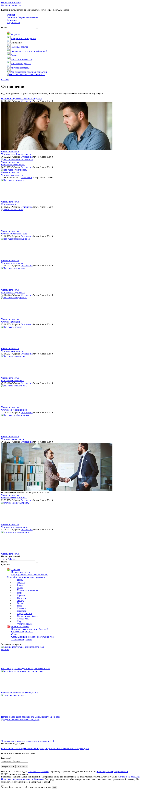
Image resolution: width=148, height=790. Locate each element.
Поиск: (5, 27)
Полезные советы (20, 626)
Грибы (20, 580)
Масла (20, 587)
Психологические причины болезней (29, 629)
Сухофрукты (23, 618)
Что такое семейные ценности (16, 154)
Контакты (39, 779)
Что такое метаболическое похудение (19, 692)
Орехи (20, 603)
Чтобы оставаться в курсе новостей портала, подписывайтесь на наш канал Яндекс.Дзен (45, 748)
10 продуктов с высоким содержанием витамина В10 (27, 741)
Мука (19, 593)
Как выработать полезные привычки (29, 574)
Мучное (21, 595)
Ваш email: (6, 758)
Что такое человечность (12, 380)
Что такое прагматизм (12, 263)
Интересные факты (20, 572)
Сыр (19, 621)
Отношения (27, 101)
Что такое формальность (13, 439)
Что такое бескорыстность (14, 497)
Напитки (21, 598)
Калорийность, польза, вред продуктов (26, 577)
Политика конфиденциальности (17, 779)
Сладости (21, 611)
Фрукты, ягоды (24, 624)
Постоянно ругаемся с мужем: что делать (21, 98)
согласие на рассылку (38, 771)
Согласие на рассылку (129, 776)
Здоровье (15, 569)
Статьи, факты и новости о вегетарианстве (32, 637)
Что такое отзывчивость (13, 164)
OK (54, 787)
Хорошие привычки (11, 5)
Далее (12, 559)
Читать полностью (10, 151)
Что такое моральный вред (14, 233)
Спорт (14, 634)
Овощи (20, 600)
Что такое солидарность (13, 292)
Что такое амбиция (10, 322)
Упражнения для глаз (21, 639)
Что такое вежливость (12, 351)
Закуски (21, 582)
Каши (20, 585)
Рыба (19, 605)
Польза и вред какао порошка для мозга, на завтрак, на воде (30, 717)
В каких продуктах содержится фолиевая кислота (25, 668)
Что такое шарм (8, 204)
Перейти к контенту (11, 2)
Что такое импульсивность (14, 527)
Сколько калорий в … (22, 631)
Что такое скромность (12, 175)
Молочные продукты (27, 590)
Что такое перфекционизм (14, 410)
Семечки (21, 608)
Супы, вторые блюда (27, 616)
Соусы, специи (24, 613)
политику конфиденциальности (112, 771)
